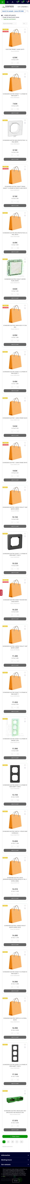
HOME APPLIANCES (10, 15)
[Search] (27, 11)
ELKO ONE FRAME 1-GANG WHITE (15, 49)
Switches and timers (10, 19)
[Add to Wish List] (25, 30)
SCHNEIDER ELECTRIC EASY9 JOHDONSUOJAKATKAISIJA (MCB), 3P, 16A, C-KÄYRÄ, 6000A (15, 879)
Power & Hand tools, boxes (11, 17)
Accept (16, 1180)
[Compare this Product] (25, 32)
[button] (12, 2)
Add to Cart (15, 66)
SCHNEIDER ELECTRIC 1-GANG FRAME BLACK (15, 418)
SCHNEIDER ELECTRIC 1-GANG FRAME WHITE (15, 462)
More (4, 1176)
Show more (15, 1136)
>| (21, 1141)
